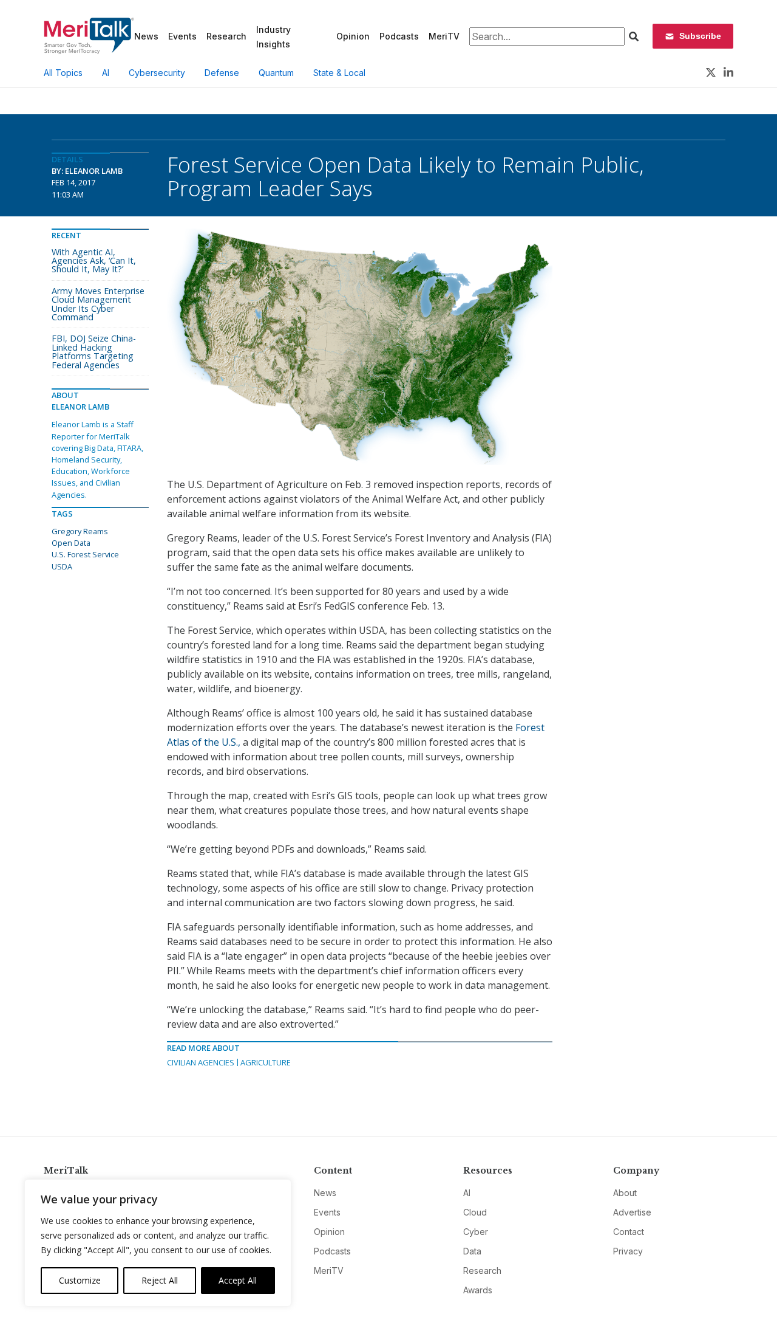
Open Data (71, 542)
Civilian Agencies (200, 1062)
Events (182, 36)
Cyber (475, 1231)
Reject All (159, 1280)
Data (472, 1251)
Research (226, 36)
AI (105, 72)
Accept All (238, 1280)
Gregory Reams (80, 531)
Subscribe (700, 36)
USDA (62, 566)
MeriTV (444, 36)
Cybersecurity (157, 72)
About (625, 1193)
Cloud (475, 1212)
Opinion (353, 36)
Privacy (628, 1251)
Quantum (276, 72)
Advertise (632, 1212)
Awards (477, 1290)
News (146, 36)
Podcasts (399, 36)
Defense (222, 72)
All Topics (63, 72)
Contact (628, 1231)
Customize (80, 1280)
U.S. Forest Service (85, 554)
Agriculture (265, 1062)
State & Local (339, 72)
